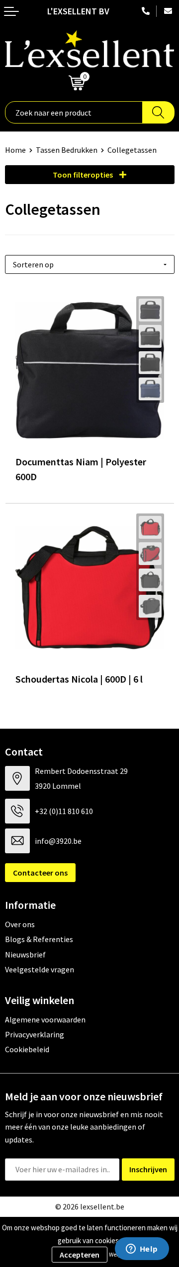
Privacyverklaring (34, 1034)
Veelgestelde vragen (39, 969)
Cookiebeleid (27, 1049)
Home (15, 150)
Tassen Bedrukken (66, 150)
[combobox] (74, 112)
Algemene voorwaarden (45, 1019)
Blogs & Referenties (39, 939)
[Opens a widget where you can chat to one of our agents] (141, 1249)
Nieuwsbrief (25, 954)
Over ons (20, 924)
